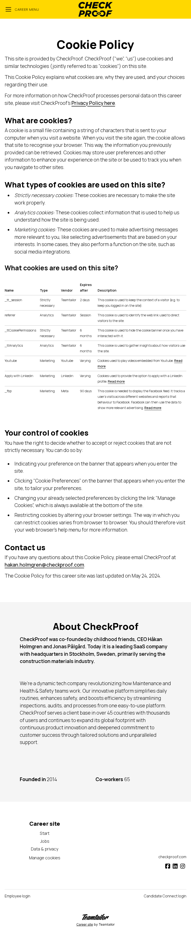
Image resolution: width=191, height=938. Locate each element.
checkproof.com (172, 856)
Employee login (17, 896)
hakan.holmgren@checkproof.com (44, 564)
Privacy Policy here (93, 103)
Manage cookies (44, 857)
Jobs (44, 841)
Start (44, 833)
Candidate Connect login (165, 896)
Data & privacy (44, 849)
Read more (116, 381)
